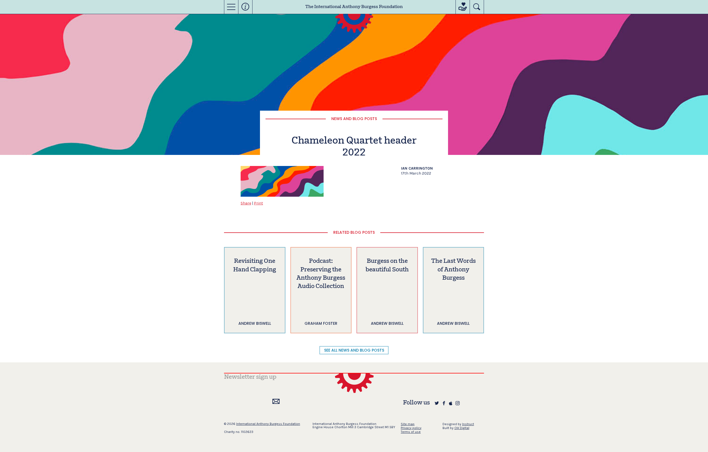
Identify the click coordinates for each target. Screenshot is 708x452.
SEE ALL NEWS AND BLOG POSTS (354, 350)
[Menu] (231, 7)
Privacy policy (411, 428)
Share (246, 203)
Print (258, 203)
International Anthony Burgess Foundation (268, 424)
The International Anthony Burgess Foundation (354, 7)
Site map (408, 424)
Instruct (468, 424)
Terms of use (411, 432)
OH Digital (461, 428)
